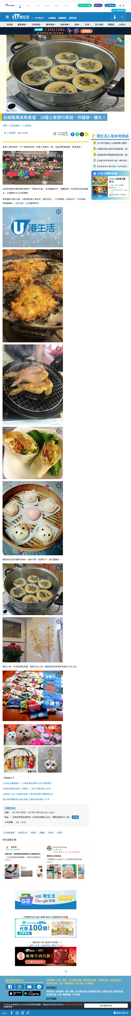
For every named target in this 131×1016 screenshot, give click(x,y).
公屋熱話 (52, 18)
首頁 (5, 125)
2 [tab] (62, 28)
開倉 (64, 979)
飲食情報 (15, 125)
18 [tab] (72, 34)
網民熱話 (50, 991)
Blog (56, 5)
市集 (60, 832)
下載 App (111, 5)
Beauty (47, 5)
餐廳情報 (69, 983)
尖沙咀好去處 (74, 979)
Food (38, 5)
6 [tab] (72, 28)
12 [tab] (72, 31)
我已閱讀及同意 (106, 1005)
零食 (51, 832)
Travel (28, 5)
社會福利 (89, 983)
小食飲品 (27, 125)
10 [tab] (67, 31)
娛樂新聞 (62, 18)
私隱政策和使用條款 (72, 1004)
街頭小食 (23, 832)
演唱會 (10, 24)
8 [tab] (62, 31)
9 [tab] (65, 31)
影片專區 (99, 24)
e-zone (66, 5)
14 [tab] (62, 34)
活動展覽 (50, 979)
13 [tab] (59, 34)
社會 (61, 983)
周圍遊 (111, 24)
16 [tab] (67, 34)
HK (20, 5)
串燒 (34, 832)
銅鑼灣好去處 (89, 979)
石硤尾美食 (9, 832)
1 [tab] (59, 28)
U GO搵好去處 (120, 10)
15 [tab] (65, 34)
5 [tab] (70, 28)
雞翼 (42, 832)
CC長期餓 (11, 132)
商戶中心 (98, 5)
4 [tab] (67, 28)
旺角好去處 (51, 983)
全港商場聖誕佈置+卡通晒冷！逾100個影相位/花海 (27, 788)
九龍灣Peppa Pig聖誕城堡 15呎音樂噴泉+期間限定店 (28, 793)
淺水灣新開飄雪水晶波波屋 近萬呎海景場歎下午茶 (26, 799)
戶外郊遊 (79, 983)
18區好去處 (124, 24)
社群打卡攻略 (85, 5)
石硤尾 (75, 817)
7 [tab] (59, 31)
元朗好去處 (102, 979)
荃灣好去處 (115, 979)
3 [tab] (65, 28)
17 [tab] (70, 34)
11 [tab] (70, 31)
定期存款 (73, 18)
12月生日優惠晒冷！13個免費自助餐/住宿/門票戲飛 (27, 783)
